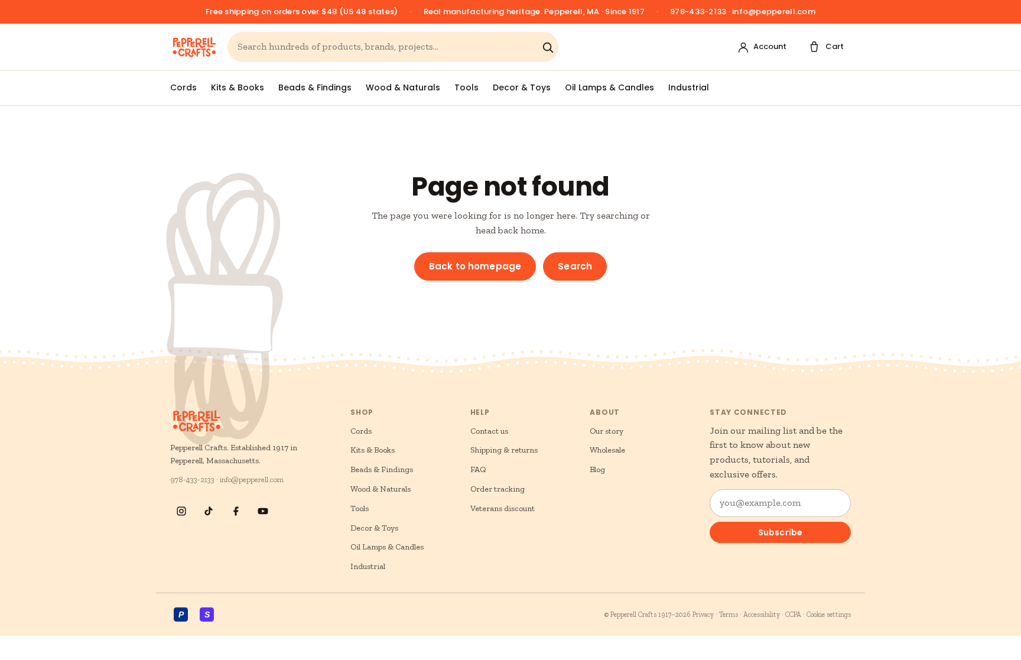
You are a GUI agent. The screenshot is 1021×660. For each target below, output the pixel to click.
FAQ (478, 469)
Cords (183, 87)
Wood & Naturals (403, 87)
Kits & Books (237, 87)
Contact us (489, 431)
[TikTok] (208, 511)
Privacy (703, 614)
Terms (728, 614)
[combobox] (387, 47)
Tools (466, 87)
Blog (597, 469)
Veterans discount (502, 508)
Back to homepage (475, 266)
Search (575, 266)
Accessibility (761, 614)
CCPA (793, 614)
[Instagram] (181, 511)
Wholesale (607, 450)
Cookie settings (829, 614)
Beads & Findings (315, 87)
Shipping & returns (504, 450)
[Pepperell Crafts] (194, 47)
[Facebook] (236, 511)
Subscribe (780, 532)
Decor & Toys (522, 87)
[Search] (547, 47)
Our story (606, 431)
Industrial (688, 87)
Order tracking (497, 489)
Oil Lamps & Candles (609, 87)
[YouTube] (263, 511)
